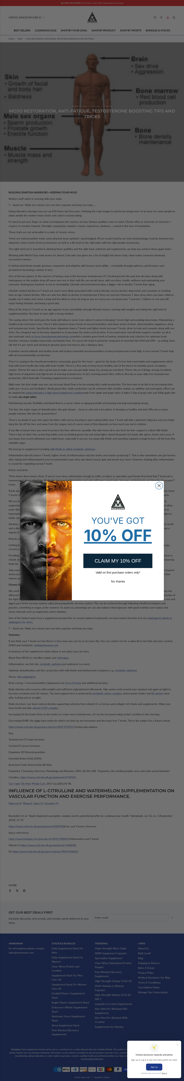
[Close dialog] (159, 485)
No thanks (118, 581)
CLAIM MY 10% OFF (118, 561)
